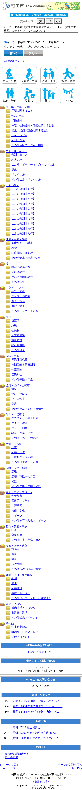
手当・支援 (18, 291)
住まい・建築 (19, 422)
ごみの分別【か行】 (23, 193)
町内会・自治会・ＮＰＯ (26, 631)
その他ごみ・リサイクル (26, 179)
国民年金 (16, 374)
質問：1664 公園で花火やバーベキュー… (37, 706)
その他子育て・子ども (24, 311)
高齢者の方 (18, 272)
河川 (14, 583)
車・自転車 (18, 398)
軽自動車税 (18, 345)
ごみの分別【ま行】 (23, 218)
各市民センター (20, 593)
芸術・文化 (18, 510)
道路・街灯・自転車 (18, 385)
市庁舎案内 (11, 757)
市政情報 (16, 564)
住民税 (15, 330)
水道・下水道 (14, 443)
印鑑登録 (16, 120)
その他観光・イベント (24, 617)
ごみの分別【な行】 (23, 208)
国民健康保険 (19, 359)
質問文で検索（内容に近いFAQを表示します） (35, 46)
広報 (14, 471)
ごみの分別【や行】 (23, 223)
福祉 (8, 263)
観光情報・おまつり (23, 607)
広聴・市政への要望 (23, 476)
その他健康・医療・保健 (26, 257)
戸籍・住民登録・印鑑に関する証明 (32, 125)
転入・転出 (18, 115)
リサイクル (18, 174)
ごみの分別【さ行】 (23, 198)
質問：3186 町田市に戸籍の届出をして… (37, 700)
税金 (8, 317)
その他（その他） (22, 636)
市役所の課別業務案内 (18, 753)
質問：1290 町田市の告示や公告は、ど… (37, 738)
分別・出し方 (19, 154)
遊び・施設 (18, 306)
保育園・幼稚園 (20, 296)
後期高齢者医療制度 (23, 364)
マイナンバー (19, 135)
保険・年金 (12, 356)
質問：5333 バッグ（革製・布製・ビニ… (37, 711)
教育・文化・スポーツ (19, 492)
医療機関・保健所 (22, 252)
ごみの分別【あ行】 (23, 188)
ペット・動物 (19, 427)
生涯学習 (16, 505)
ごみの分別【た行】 (23, 203)
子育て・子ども (15, 287)
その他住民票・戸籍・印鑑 (27, 145)
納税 (14, 325)
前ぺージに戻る (9, 764)
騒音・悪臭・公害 (22, 432)
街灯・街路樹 (19, 393)
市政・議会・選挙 (16, 545)
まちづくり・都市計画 (24, 418)
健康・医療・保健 (16, 239)
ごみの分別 (12, 185)
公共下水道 (18, 452)
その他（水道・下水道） (26, 462)
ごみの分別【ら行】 (23, 228)
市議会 (15, 549)
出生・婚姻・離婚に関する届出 (30, 130)
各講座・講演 (19, 612)
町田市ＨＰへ (74, 768)
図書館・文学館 (20, 500)
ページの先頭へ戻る (70, 764)
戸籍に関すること (22, 110)
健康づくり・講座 (22, 242)
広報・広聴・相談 (16, 468)
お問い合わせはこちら (41, 651)
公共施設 (16, 588)
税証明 (15, 320)
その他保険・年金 (22, 379)
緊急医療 (16, 534)
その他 (10, 623)
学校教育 (16, 495)
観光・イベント (15, 604)
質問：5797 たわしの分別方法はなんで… (37, 732)
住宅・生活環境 (15, 414)
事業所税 (16, 340)
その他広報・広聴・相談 (26, 486)
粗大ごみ (16, 159)
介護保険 (16, 369)
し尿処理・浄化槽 (22, 457)
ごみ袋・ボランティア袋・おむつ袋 (32, 164)
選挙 (14, 554)
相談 (14, 481)
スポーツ (16, 515)
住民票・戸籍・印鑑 (18, 107)
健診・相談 (18, 301)
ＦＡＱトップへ (9, 768)
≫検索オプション (14, 60)
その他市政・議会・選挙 (26, 569)
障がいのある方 (20, 267)
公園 (14, 578)
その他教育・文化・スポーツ (28, 520)
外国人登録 (18, 140)
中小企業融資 (19, 626)
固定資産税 (18, 335)
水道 (14, 447)
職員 (14, 559)
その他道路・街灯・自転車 (27, 408)
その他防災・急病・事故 (26, 539)
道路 (14, 388)
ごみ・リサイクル (16, 151)
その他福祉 (18, 281)
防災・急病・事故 (16, 526)
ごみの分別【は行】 (23, 213)
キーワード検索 (16, 42)
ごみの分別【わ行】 (23, 233)
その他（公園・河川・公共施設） (31, 598)
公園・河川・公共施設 (19, 574)
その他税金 (18, 350)
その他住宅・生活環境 (24, 437)
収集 (14, 169)
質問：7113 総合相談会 (26, 727)
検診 (14, 247)
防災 (14, 529)
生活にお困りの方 (22, 276)
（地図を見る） (41, 781)
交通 (14, 403)
